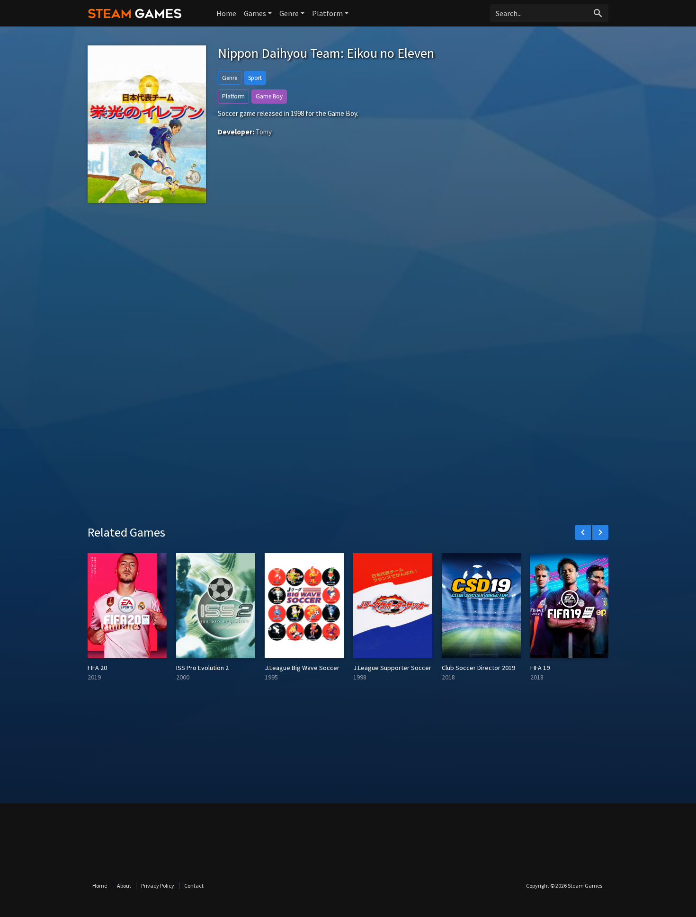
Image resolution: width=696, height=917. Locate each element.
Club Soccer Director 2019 (478, 667)
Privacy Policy (157, 885)
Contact (194, 885)
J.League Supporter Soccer (392, 667)
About (124, 885)
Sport (255, 78)
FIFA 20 (97, 667)
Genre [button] (289, 13)
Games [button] (255, 13)
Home (226, 13)
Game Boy (269, 96)
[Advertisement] (348, 297)
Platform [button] (327, 13)
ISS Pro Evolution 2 (202, 667)
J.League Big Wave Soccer (302, 667)
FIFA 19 (540, 667)
